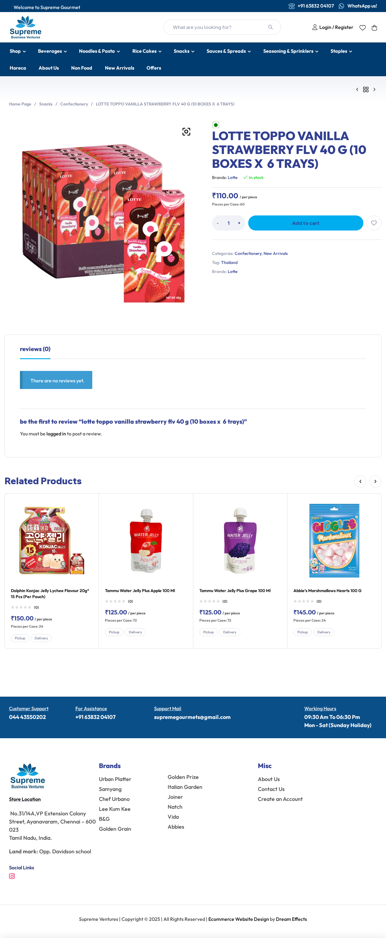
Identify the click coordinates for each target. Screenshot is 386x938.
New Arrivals (276, 253)
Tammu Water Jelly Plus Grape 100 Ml (235, 590)
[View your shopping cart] (374, 28)
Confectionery (74, 104)
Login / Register (335, 27)
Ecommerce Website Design (239, 919)
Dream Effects (291, 919)
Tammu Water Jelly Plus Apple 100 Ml (140, 590)
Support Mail (167, 708)
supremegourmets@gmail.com (192, 717)
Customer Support (29, 708)
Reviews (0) (35, 349)
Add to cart (305, 223)
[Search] (270, 27)
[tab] (35, 352)
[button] (186, 131)
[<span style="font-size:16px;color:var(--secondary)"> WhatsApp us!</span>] (341, 6)
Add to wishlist (373, 223)
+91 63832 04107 (95, 717)
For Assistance (91, 708)
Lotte (232, 177)
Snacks (45, 104)
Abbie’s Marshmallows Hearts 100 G (327, 590)
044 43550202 (27, 717)
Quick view (87, 519)
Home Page (20, 104)
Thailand (229, 262)
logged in (56, 434)
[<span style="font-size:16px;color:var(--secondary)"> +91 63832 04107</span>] (292, 6)
